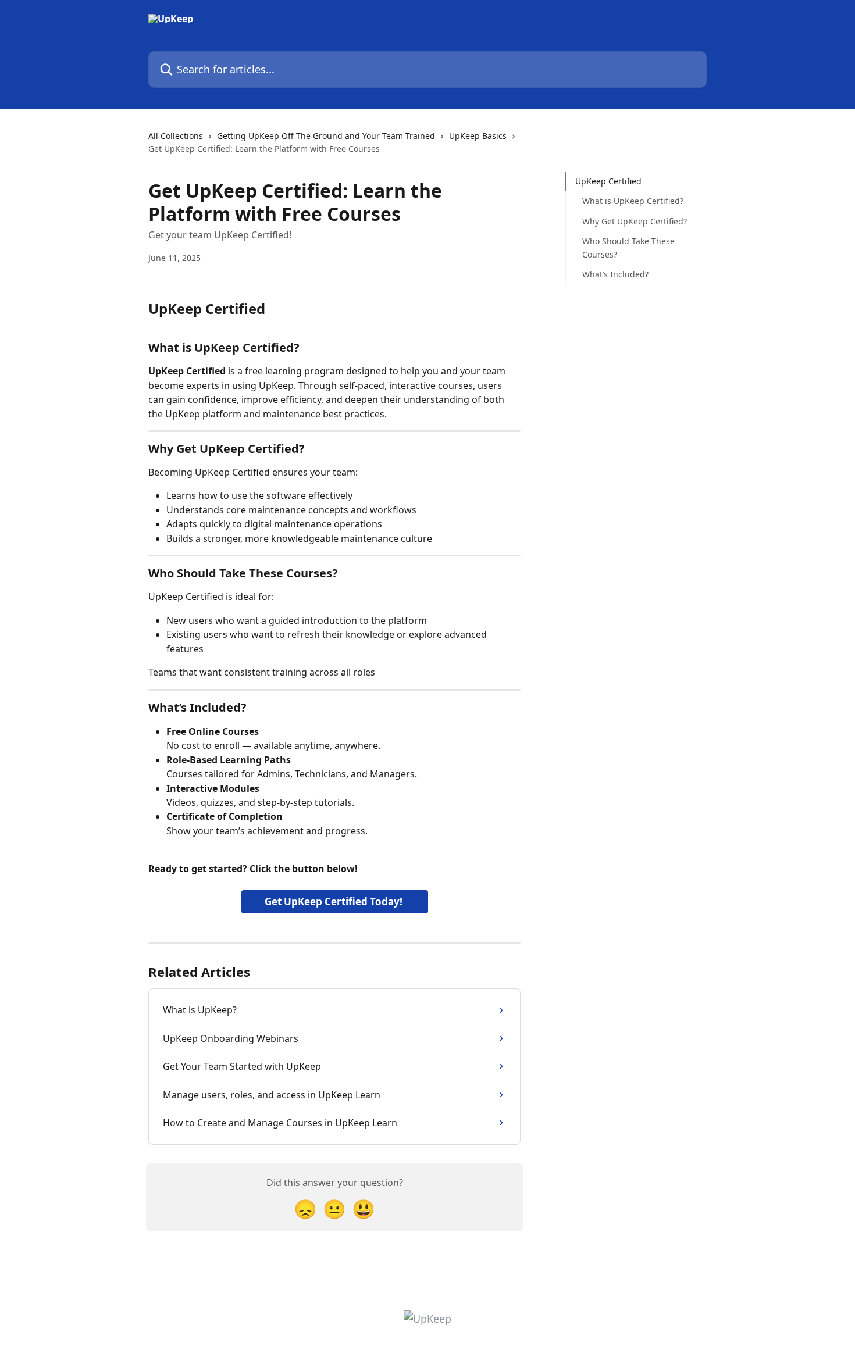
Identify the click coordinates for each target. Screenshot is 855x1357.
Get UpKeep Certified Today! (335, 901)
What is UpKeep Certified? (632, 200)
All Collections (175, 135)
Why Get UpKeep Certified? (634, 221)
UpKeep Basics (478, 135)
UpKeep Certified (608, 181)
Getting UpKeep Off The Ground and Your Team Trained (326, 135)
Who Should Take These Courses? (628, 247)
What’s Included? (615, 274)
